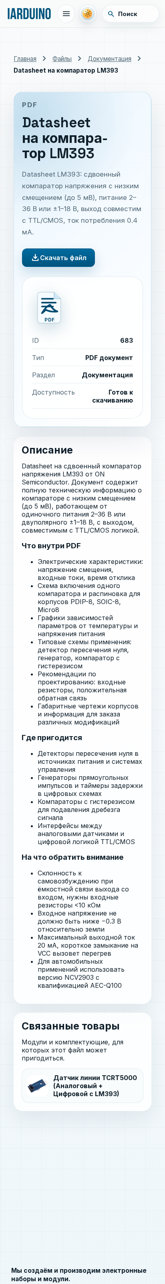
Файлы (62, 59)
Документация (109, 59)
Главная (25, 59)
